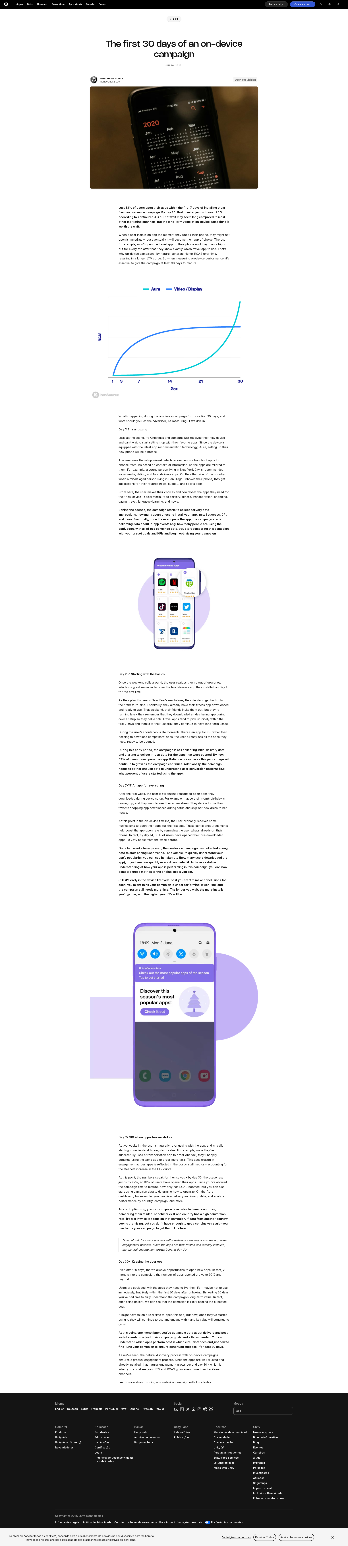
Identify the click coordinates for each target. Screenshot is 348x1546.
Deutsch (72, 1408)
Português (112, 1408)
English (59, 1408)
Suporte (90, 4)
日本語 (84, 1408)
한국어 (160, 1408)
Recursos (42, 4)
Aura (199, 1382)
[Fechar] (333, 1537)
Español (134, 1408)
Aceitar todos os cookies (296, 1537)
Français (97, 1408)
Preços (102, 4)
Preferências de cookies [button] (227, 1522)
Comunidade (58, 4)
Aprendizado (75, 4)
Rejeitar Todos (264, 1537)
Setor (30, 4)
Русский (148, 1408)
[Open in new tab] (79, 1442)
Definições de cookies (236, 1537)
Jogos (19, 4)
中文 (124, 1408)
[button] (276, 4)
